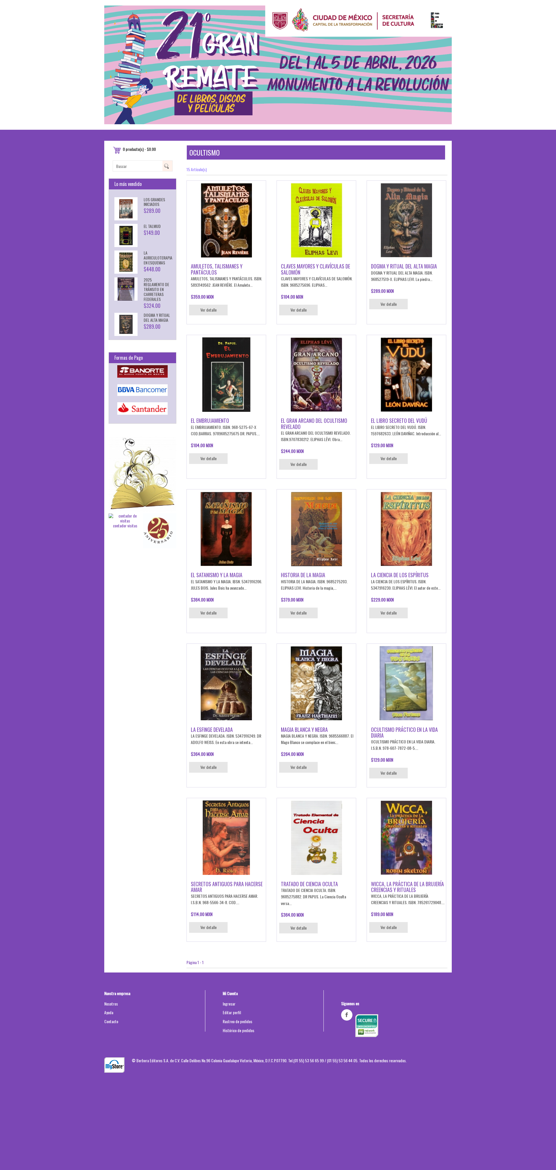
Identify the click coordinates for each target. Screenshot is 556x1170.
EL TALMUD (152, 226)
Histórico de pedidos (238, 1030)
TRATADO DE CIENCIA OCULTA (309, 884)
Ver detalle (208, 310)
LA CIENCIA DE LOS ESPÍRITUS (400, 575)
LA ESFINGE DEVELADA (212, 729)
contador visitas (125, 525)
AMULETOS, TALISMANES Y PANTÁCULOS (216, 269)
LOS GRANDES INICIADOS (154, 201)
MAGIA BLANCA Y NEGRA (304, 729)
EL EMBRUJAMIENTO (210, 420)
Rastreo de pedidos (237, 1021)
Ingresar (229, 1004)
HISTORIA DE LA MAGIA (303, 575)
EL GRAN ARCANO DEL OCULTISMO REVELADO (314, 423)
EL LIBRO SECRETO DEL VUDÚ (399, 420)
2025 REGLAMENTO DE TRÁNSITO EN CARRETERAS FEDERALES (156, 289)
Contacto (111, 1021)
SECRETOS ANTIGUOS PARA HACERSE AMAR (227, 886)
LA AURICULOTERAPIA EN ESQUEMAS (158, 258)
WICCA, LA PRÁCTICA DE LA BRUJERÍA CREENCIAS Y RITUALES (407, 886)
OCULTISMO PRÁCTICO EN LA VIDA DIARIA (404, 732)
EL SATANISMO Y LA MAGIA (216, 575)
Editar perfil (232, 1012)
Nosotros (111, 1004)
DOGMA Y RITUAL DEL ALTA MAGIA (157, 317)
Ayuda (108, 1012)
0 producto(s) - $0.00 (139, 149)
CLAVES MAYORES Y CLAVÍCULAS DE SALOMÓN (315, 269)
